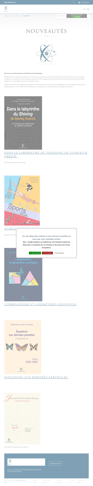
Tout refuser (48, 253)
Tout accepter (35, 253)
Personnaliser (59, 253)
